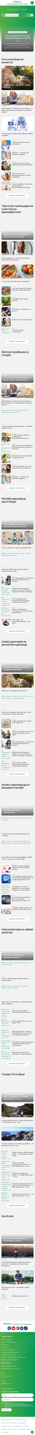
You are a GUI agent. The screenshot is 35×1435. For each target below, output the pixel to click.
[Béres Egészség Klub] (9, 1328)
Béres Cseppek (6, 1339)
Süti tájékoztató (21, 1423)
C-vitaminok (5, 1344)
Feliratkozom (6, 1409)
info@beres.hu (6, 1383)
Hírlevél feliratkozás (12, 1429)
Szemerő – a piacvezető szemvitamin (13, 1357)
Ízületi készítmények (7, 1355)
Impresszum (26, 1426)
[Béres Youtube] (13, 1328)
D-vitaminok (5, 1347)
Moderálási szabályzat (6, 1426)
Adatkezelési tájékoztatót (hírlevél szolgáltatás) (14, 1403)
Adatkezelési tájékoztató (7, 1419)
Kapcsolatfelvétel (6, 1388)
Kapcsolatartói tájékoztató (20, 1419)
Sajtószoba (29, 1429)
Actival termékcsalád (7, 1342)
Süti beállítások (22, 1429)
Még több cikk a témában (17, 195)
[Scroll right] (32, 15)
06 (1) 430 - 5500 (6, 1376)
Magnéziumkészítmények (9, 1352)
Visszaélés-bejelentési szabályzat (9, 1423)
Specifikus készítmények (9, 1360)
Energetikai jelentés (17, 1426)
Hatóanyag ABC (5, 1432)
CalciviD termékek (7, 1349)
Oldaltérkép (4, 1429)
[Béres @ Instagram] (17, 1328)
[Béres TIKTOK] (26, 1328)
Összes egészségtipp (11, 15)
